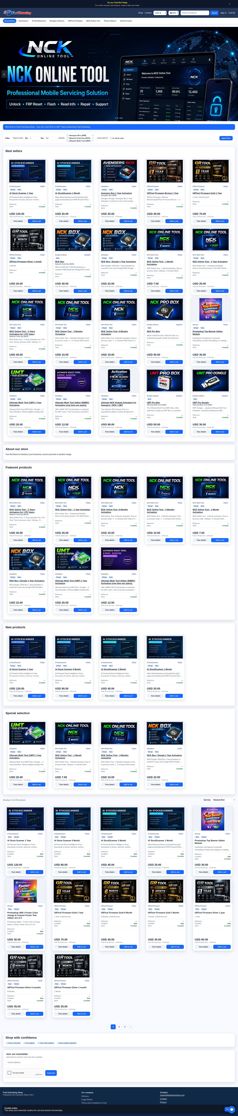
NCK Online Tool (93, 21)
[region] (119, 74)
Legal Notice (87, 1100)
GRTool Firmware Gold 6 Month (116, 913)
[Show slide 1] (117, 118)
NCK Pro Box (153, 331)
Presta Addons (110, 21)
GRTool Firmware (75, 21)
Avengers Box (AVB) (81, 135)
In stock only (118, 138)
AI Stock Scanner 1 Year (21, 193)
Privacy (163, 1102)
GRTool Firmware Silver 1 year (210, 913)
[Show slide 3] (122, 118)
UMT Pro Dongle (201, 402)
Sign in (223, 13)
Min (26, 138)
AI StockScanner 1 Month (67, 193)
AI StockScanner (39, 21)
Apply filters (226, 138)
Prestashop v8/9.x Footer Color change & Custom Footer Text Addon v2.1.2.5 (22, 915)
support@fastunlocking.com (172, 1095)
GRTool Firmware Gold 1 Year (207, 193)
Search (214, 13)
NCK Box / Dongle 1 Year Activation (118, 261)
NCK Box (59, 261)
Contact (148, 13)
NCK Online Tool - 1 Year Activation (210, 261)
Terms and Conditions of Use (94, 1103)
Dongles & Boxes (57, 21)
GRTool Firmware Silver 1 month (25, 261)
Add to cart (36, 221)
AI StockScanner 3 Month (113, 669)
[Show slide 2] (120, 118)
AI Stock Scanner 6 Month (68, 669)
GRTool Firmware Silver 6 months (24, 987)
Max (42, 138)
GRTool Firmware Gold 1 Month (163, 913)
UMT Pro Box (153, 402)
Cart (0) (231, 13)
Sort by (207, 800)
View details (18, 221)
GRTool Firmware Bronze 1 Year (162, 193)
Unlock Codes (126, 21)
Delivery (85, 1096)
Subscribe (51, 1073)
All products (9, 21)
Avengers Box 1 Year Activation (116, 193)
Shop (140, 13)
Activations (23, 21)
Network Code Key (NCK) (81, 138)
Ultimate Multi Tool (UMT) (81, 141)
